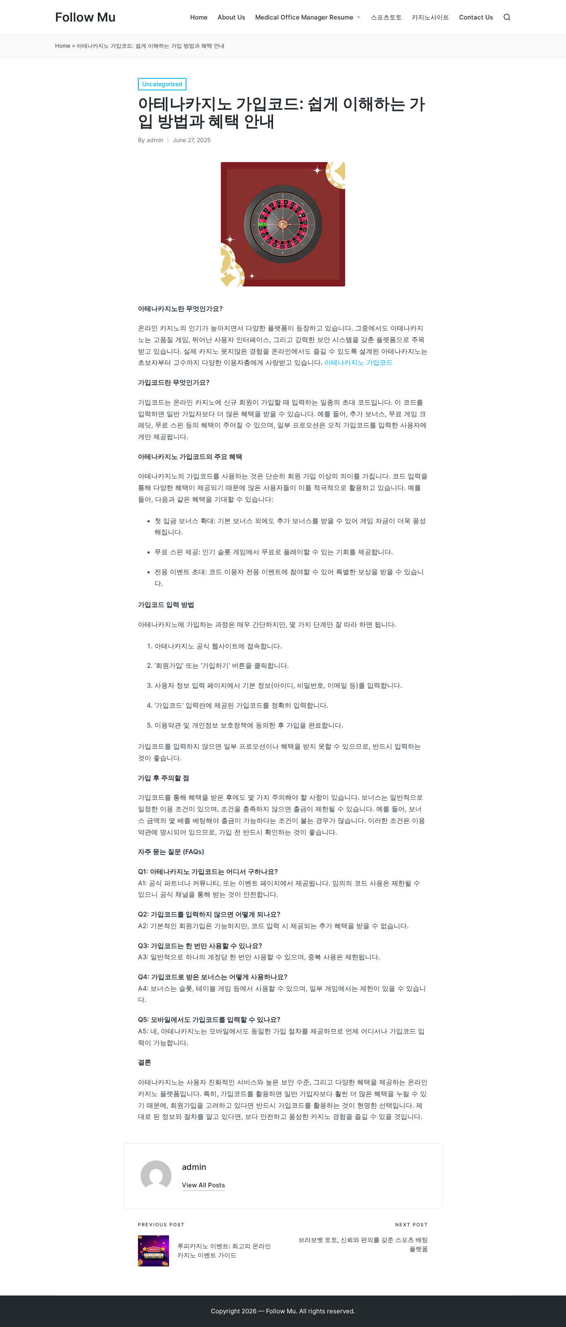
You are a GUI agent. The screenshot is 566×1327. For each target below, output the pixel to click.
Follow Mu (85, 17)
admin (194, 1167)
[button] (203, 1185)
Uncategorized (162, 83)
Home (62, 45)
